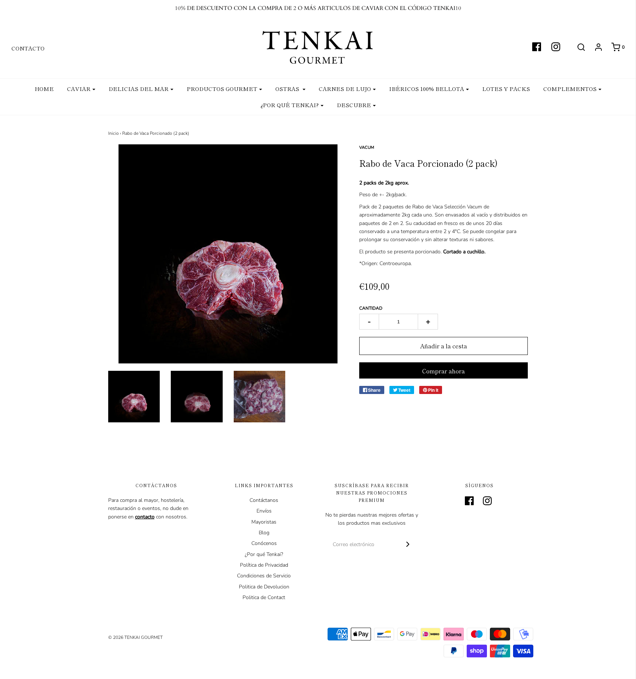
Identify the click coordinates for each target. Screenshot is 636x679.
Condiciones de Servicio (264, 575)
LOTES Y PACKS (506, 88)
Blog (264, 532)
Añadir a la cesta (443, 345)
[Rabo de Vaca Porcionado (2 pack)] (134, 397)
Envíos (264, 510)
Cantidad (370, 308)
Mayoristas (263, 521)
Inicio (113, 133)
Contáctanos (264, 500)
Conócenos (264, 543)
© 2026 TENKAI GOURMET (135, 637)
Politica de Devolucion (264, 586)
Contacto (28, 48)
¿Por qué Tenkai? (264, 554)
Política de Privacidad (264, 565)
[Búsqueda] (577, 47)
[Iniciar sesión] (595, 47)
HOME (44, 88)
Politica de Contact (264, 597)
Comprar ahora (443, 370)
